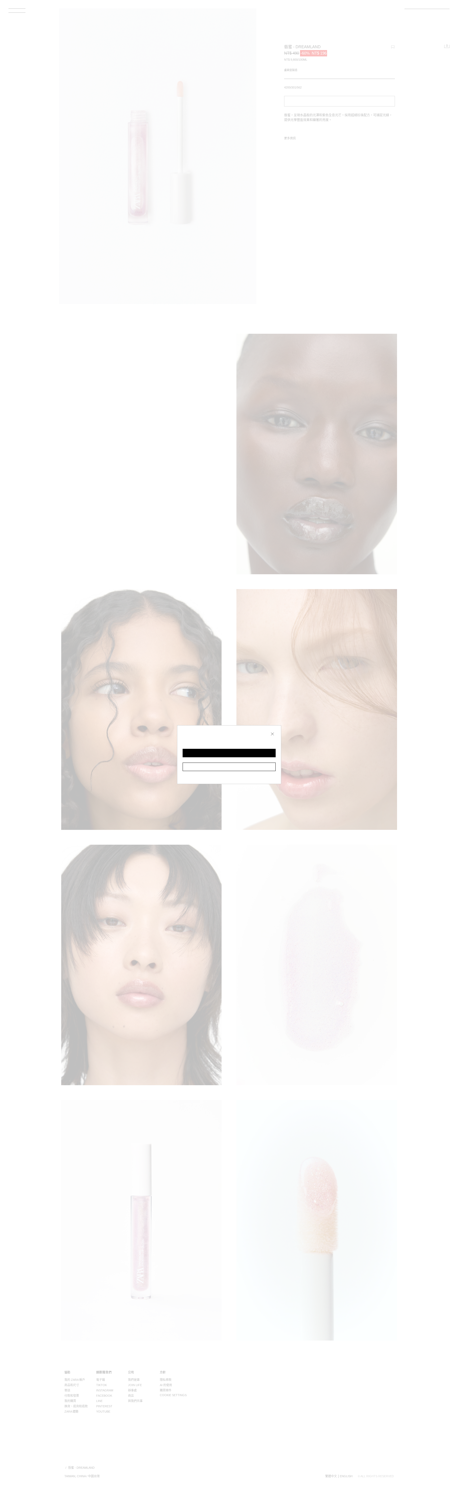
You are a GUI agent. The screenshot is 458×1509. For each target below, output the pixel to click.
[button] (229, 753)
